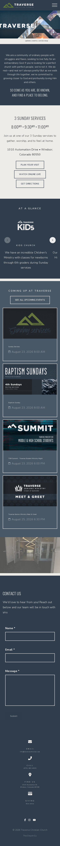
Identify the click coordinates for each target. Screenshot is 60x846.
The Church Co (30, 835)
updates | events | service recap (31, 41)
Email (10, 649)
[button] (54, 5)
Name (10, 628)
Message (12, 671)
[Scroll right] (53, 240)
